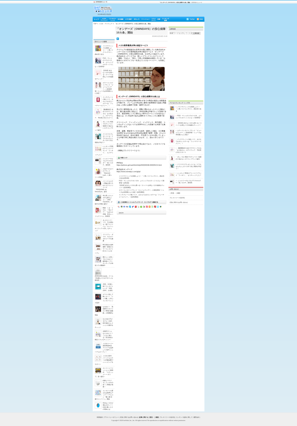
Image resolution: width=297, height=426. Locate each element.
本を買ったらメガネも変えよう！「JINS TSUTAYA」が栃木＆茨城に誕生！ (104, 200)
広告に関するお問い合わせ (179, 202)
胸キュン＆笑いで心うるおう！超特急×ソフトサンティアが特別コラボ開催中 (104, 261)
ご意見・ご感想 (175, 193)
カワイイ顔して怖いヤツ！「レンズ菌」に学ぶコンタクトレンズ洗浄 (104, 299)
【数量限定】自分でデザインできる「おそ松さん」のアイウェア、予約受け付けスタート (104, 114)
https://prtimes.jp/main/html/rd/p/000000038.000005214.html (139, 165)
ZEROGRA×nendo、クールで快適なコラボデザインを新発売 (104, 278)
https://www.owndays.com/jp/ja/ (128, 172)
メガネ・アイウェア (105, 24)
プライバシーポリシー (111, 417)
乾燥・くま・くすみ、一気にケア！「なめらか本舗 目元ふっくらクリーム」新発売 (104, 212)
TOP (95, 24)
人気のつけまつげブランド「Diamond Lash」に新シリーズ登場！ (104, 173)
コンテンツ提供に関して (184, 417)
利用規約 (100, 417)
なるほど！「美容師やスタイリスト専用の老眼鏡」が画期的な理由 (104, 311)
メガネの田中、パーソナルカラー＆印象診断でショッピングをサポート (104, 360)
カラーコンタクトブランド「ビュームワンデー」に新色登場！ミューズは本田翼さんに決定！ (188, 133)
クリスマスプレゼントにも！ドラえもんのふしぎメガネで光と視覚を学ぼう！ (104, 138)
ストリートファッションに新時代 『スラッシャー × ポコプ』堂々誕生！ (104, 372)
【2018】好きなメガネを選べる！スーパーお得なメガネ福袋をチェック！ (104, 75)
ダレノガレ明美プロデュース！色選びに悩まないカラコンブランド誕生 (104, 126)
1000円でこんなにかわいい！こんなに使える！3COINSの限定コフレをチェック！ (104, 335)
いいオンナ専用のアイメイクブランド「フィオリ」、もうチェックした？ (104, 150)
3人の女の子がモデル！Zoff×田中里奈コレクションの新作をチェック (104, 323)
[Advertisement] (104, 32)
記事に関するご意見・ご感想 (149, 417)
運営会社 (197, 417)
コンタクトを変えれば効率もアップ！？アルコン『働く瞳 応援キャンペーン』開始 (104, 395)
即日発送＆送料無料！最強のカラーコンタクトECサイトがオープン (104, 249)
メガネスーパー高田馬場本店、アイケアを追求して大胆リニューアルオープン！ (104, 348)
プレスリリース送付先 (177, 198)
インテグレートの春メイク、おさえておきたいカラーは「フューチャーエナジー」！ (104, 101)
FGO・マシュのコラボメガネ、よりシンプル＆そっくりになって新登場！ (104, 62)
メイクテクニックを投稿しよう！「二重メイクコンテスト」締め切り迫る (104, 50)
